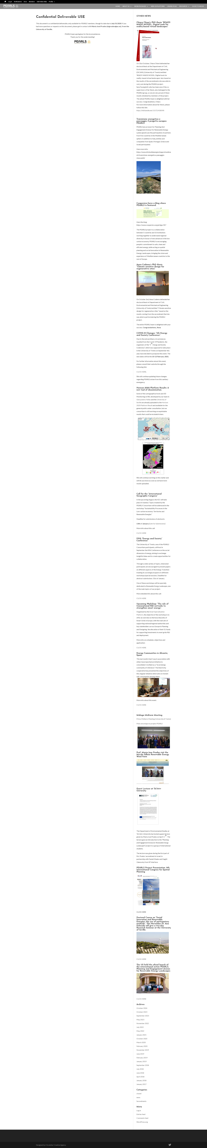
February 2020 (141, 1046)
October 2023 (141, 1012)
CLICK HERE (141, 533)
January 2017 (141, 1084)
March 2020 (141, 1042)
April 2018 (140, 1077)
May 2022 (140, 1031)
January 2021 (141, 1035)
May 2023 (140, 1020)
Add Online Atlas (42, 1)
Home (118, 6)
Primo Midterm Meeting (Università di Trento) (153, 719)
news (138, 1097)
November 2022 (142, 1023)
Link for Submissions (157, 524)
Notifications (18, 1)
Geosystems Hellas (143, 399)
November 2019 (142, 1050)
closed (138, 1093)
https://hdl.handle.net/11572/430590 (150, 110)
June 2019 (140, 1054)
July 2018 (140, 1069)
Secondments (141, 1101)
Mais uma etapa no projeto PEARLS (149, 723)
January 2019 (141, 1061)
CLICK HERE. (141, 372)
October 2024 (141, 1008)
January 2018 (141, 1080)
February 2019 (141, 1058)
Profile (51, 1)
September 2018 (142, 1065)
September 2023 (142, 1016)
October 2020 (141, 1039)
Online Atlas (172, 6)
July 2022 (140, 1027)
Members (32, 1)
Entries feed (140, 1114)
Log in (138, 1110)
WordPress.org (142, 1122)
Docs (25, 1)
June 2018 (140, 1073)
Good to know (198, 6)
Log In (10, 1)
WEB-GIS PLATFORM (158, 6)
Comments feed (142, 1118)
